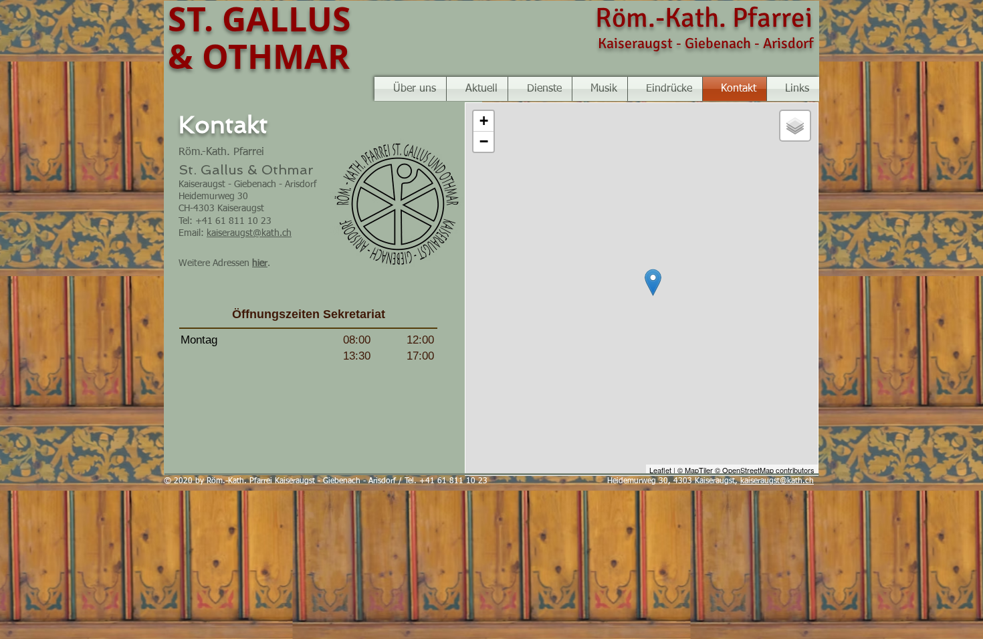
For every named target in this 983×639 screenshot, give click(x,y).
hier (259, 263)
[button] (599, 89)
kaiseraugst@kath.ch (249, 233)
